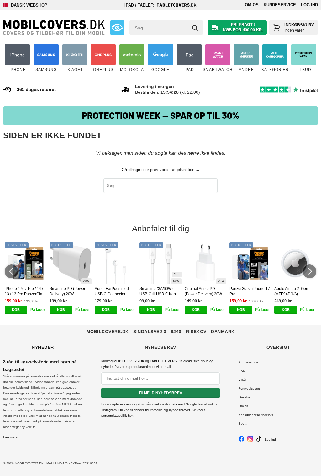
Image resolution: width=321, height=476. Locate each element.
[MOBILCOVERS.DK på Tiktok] (259, 440)
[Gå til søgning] (195, 27)
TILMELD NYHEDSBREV (160, 393)
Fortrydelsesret (249, 388)
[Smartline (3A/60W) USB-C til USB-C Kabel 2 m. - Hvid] (160, 263)
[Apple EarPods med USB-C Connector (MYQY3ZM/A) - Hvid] (115, 263)
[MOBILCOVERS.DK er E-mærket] (117, 27)
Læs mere (10, 437)
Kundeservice (280, 5)
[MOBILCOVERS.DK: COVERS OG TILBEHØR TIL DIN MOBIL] (54, 27)
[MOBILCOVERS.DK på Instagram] (250, 440)
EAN (242, 371)
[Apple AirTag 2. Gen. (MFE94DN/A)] (295, 263)
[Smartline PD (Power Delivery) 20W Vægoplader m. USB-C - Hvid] (70, 263)
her (130, 415)
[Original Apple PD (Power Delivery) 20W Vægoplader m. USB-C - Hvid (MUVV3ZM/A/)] (205, 263)
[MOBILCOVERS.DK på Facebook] (241, 440)
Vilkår (242, 379)
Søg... (243, 423)
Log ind (309, 5)
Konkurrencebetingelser (256, 414)
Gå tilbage (131, 169)
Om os (252, 5)
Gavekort (245, 397)
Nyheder (43, 347)
